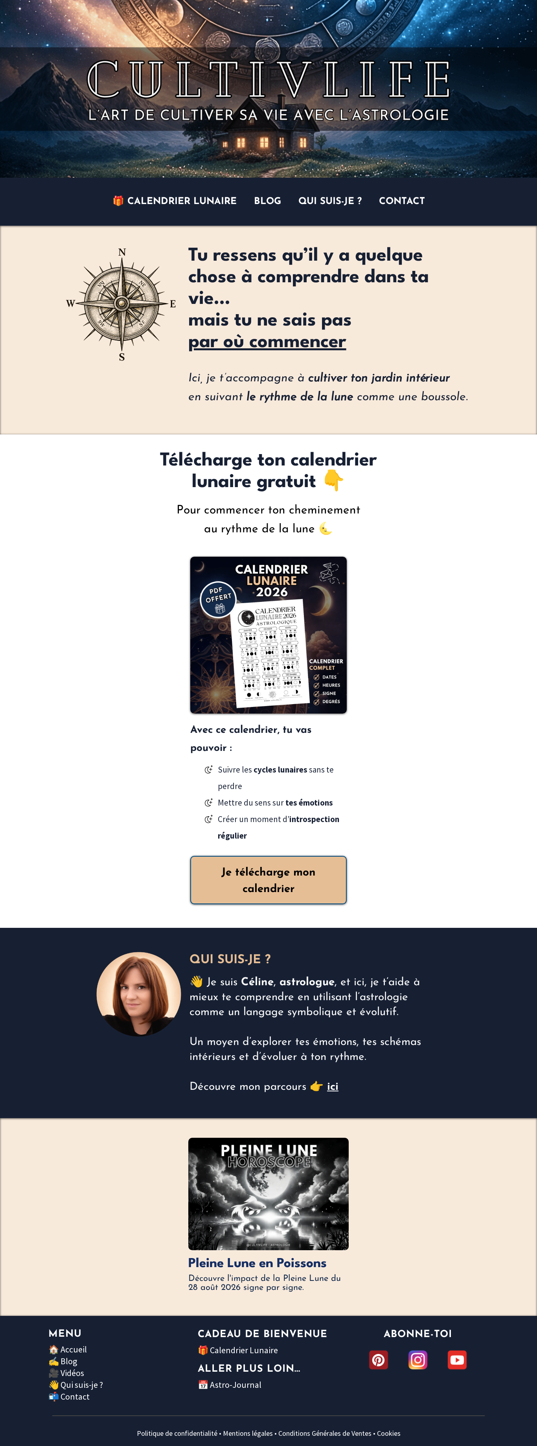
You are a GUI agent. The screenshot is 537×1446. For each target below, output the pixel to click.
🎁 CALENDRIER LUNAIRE (174, 201)
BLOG (267, 201)
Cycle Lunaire (210, 1253)
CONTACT (402, 201)
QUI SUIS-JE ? (330, 201)
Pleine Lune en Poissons (257, 1263)
